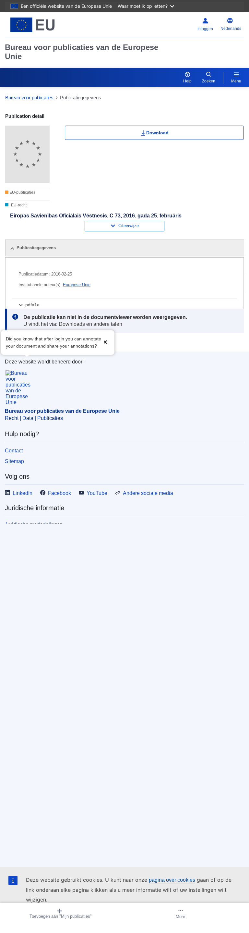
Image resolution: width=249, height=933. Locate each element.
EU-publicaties (21, 192)
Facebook (59, 493)
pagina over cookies (172, 880)
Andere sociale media (148, 493)
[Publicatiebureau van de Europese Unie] (47, 25)
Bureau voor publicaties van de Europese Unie (81, 52)
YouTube (97, 493)
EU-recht (18, 205)
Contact (14, 450)
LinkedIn (22, 493)
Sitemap (14, 461)
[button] (105, 342)
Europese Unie (76, 284)
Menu (236, 81)
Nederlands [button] (230, 28)
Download (157, 132)
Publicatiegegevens (36, 247)
